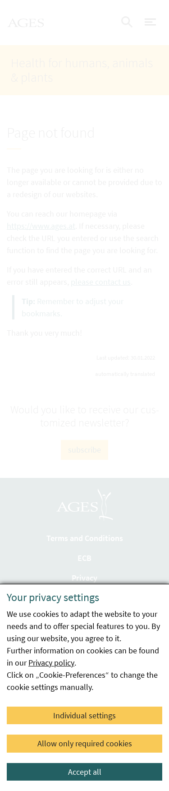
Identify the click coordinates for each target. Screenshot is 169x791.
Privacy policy (51, 662)
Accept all (84, 772)
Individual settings (84, 715)
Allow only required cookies (84, 743)
